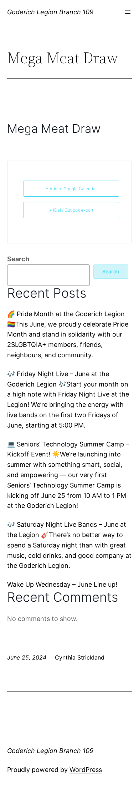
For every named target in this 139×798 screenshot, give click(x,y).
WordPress (86, 769)
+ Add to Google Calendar (71, 188)
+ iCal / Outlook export (71, 210)
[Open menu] (127, 12)
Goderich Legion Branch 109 (50, 12)
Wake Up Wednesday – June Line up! (62, 584)
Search (18, 259)
